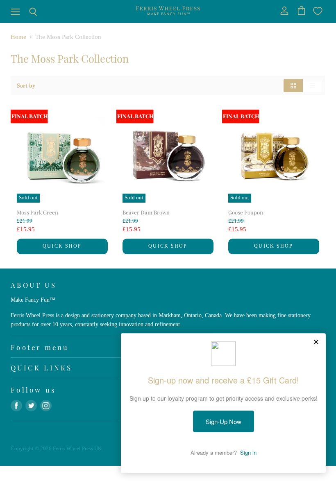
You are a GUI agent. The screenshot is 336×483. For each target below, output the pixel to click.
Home (18, 37)
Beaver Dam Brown (146, 212)
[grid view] (293, 85)
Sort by (26, 85)
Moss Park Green (37, 212)
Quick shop (62, 246)
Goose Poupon (245, 212)
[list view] (312, 85)
